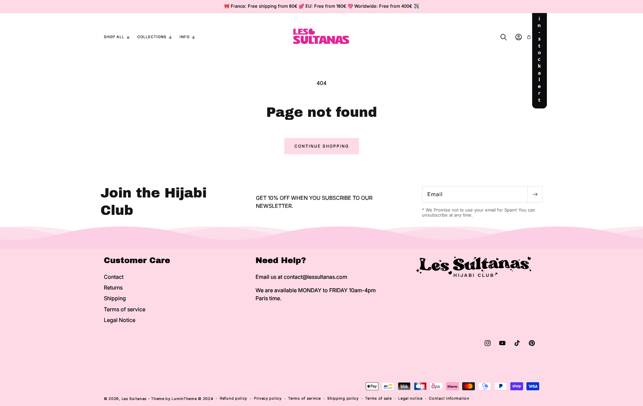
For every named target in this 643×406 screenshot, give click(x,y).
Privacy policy (268, 398)
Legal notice (410, 398)
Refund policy (233, 398)
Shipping (115, 298)
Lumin (184, 398)
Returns (113, 287)
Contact (114, 276)
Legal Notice (119, 320)
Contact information (449, 398)
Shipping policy (343, 398)
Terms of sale (378, 398)
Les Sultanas (134, 398)
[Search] (503, 37)
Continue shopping (321, 146)
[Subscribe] (534, 194)
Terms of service (124, 309)
